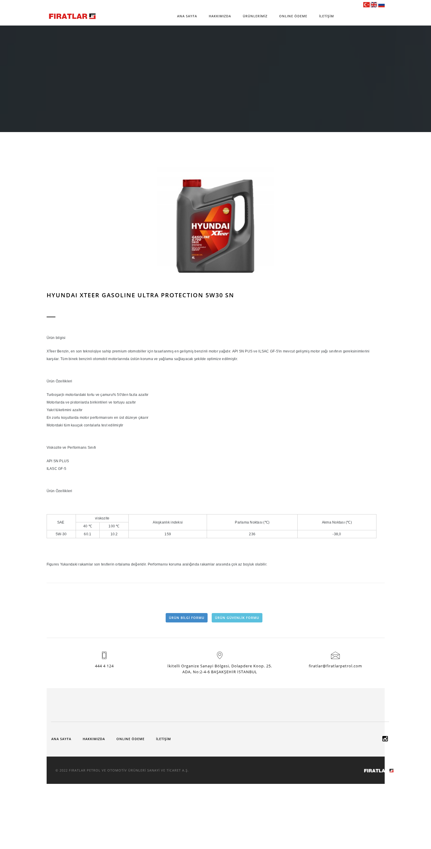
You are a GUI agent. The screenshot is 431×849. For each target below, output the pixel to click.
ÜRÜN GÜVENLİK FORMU (237, 617)
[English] (374, 4)
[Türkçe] (366, 4)
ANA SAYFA (187, 16)
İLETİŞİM (326, 16)
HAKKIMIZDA (220, 16)
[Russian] (381, 4)
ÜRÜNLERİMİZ (255, 16)
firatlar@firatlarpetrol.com (335, 666)
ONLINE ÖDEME (293, 16)
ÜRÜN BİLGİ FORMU (186, 617)
